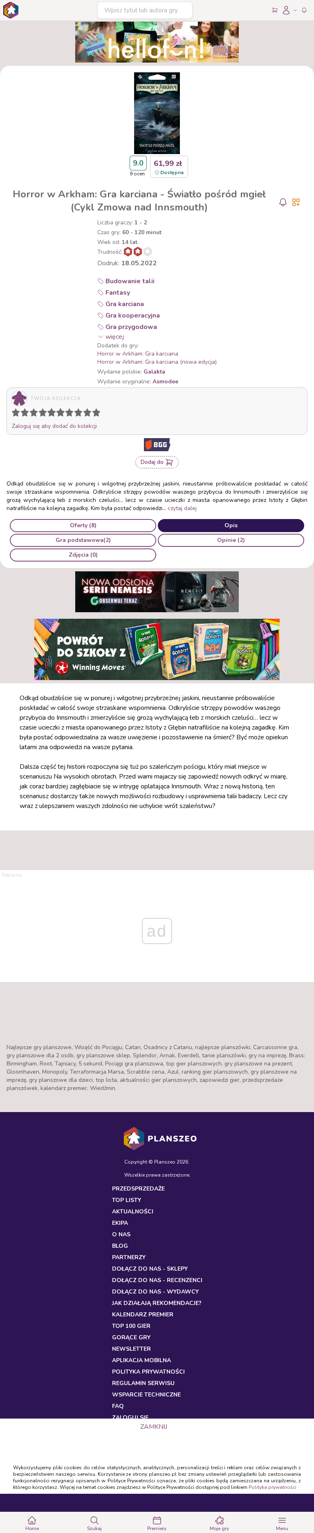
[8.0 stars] (80, 414)
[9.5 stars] (94, 414)
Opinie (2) (231, 540)
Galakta (154, 372)
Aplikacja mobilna (141, 1360)
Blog (120, 1246)
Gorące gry (131, 1337)
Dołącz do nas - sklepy (150, 1269)
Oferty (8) (83, 525)
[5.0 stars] (54, 414)
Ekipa (120, 1223)
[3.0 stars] (36, 414)
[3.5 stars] (41, 414)
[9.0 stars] (89, 414)
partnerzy (129, 1257)
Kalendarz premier (142, 1314)
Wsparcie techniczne (146, 1395)
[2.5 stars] (32, 414)
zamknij (153, 1426)
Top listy (126, 1200)
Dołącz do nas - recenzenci (157, 1280)
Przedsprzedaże (138, 1189)
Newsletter (131, 1349)
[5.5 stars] (58, 414)
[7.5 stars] (76, 414)
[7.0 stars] (71, 414)
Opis (231, 525)
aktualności (132, 1211)
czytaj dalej (182, 508)
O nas (121, 1234)
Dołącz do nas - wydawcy (155, 1292)
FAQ (118, 1406)
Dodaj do (152, 462)
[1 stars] (14, 414)
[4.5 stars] (49, 414)
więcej (114, 336)
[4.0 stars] (45, 414)
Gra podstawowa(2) (83, 540)
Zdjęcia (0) (83, 555)
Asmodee (165, 381)
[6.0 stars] (63, 414)
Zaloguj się (130, 1417)
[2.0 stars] (27, 414)
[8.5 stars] (85, 414)
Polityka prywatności (272, 1487)
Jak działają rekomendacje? (157, 1303)
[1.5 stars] (23, 414)
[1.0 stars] (18, 414)
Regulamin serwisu (143, 1383)
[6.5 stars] (67, 414)
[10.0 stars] (98, 414)
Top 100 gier (131, 1326)
